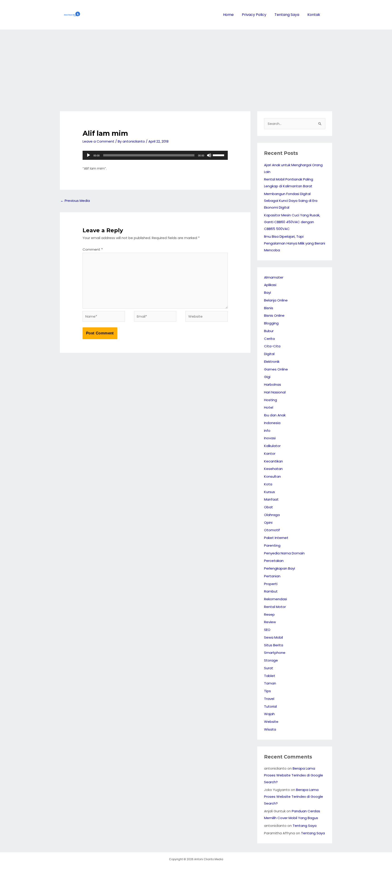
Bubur (269, 331)
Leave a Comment (98, 141)
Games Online (276, 369)
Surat (268, 668)
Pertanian (272, 576)
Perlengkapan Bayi (279, 568)
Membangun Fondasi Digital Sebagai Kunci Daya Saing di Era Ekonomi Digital (290, 200)
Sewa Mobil (273, 637)
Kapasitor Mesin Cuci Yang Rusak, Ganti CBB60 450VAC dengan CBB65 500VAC (292, 222)
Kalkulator (272, 445)
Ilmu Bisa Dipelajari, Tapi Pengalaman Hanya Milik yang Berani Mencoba (294, 243)
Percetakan (274, 560)
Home (228, 14)
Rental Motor (275, 606)
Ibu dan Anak (275, 415)
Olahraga (272, 514)
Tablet (269, 675)
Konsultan (272, 476)
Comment (93, 249)
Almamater (273, 277)
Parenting (272, 545)
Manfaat (271, 499)
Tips (267, 691)
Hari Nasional (275, 392)
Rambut (271, 591)
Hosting (270, 400)
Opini (268, 522)
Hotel (268, 407)
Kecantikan (273, 461)
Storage (271, 660)
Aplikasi (270, 284)
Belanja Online (276, 300)
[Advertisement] (196, 63)
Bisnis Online (274, 315)
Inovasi (270, 438)
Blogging (271, 323)
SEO (267, 629)
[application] (155, 155)
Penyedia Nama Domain (284, 553)
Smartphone (274, 652)
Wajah (269, 713)
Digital (269, 353)
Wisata (270, 729)
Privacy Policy (254, 14)
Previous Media (75, 200)
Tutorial (270, 706)
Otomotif (272, 530)
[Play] (88, 155)
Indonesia (272, 422)
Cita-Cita (272, 346)
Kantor (269, 453)
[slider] (219, 155)
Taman (270, 683)
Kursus (269, 491)
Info (267, 430)
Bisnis (268, 308)
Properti (270, 583)
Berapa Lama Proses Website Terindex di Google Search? (293, 775)
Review (270, 622)
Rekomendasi (275, 599)
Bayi (267, 292)
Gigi (267, 376)
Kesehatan (273, 468)
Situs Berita (273, 645)
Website (271, 721)
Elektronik (271, 361)
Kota (268, 484)
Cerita (269, 338)
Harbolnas (272, 384)
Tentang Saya (286, 14)
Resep (269, 614)
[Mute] (209, 155)
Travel (269, 698)
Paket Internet (276, 537)
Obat (268, 507)
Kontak (313, 14)
